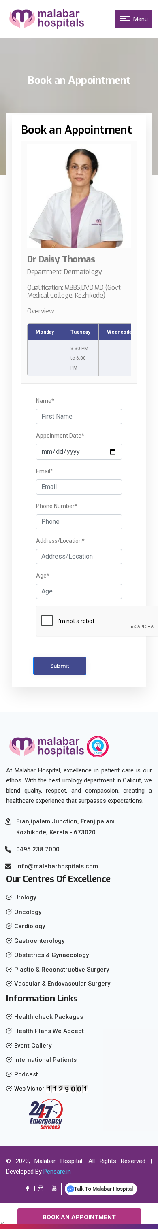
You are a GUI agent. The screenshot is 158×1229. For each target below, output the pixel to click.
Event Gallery (32, 1045)
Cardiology (29, 926)
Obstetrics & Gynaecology (51, 955)
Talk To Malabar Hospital (103, 1189)
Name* (45, 401)
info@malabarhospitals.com (57, 866)
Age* (42, 575)
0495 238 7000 (38, 849)
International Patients (45, 1059)
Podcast (26, 1074)
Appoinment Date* (60, 435)
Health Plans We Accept (49, 1031)
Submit (59, 666)
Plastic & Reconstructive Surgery (61, 969)
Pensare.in (57, 1171)
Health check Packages (48, 1017)
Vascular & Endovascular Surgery (62, 983)
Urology (25, 897)
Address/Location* (60, 541)
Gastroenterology (39, 940)
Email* (44, 471)
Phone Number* (56, 506)
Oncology (27, 912)
